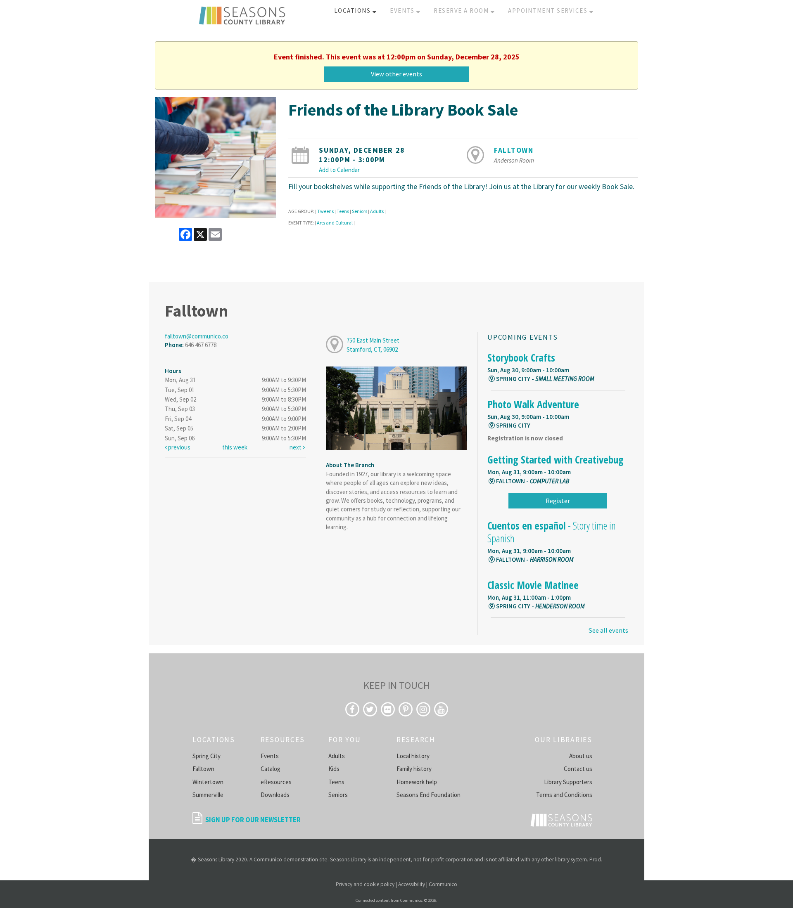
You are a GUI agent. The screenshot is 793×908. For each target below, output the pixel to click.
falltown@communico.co (196, 336)
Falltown (514, 150)
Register (558, 501)
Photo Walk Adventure (533, 404)
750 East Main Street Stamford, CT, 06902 (373, 344)
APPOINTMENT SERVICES (548, 10)
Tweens (325, 211)
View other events (396, 74)
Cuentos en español (551, 531)
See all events (608, 630)
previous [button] (178, 447)
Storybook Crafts (521, 357)
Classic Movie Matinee (533, 585)
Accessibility (411, 884)
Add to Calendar (339, 170)
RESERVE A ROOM (462, 10)
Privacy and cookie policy (365, 884)
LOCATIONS (353, 10)
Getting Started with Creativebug (555, 459)
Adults (377, 211)
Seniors (359, 211)
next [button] (296, 447)
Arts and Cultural (335, 223)
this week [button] (234, 447)
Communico (443, 884)
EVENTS (403, 10)
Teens (343, 211)
